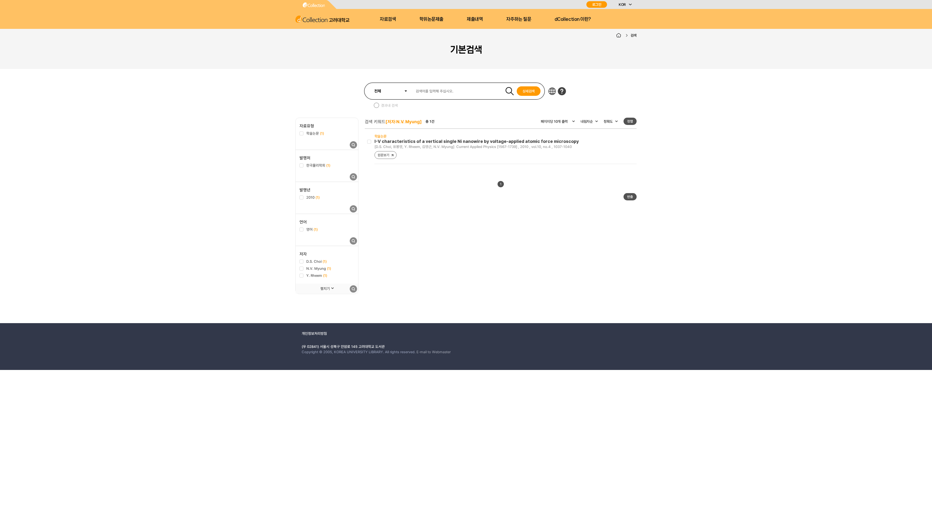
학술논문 (315, 133)
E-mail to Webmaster (433, 351)
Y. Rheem (316, 275)
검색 (634, 35)
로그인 (596, 4)
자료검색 (388, 19)
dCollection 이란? (573, 19)
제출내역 (475, 19)
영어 (312, 229)
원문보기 (383, 155)
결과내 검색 (389, 105)
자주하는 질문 (518, 19)
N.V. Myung (318, 268)
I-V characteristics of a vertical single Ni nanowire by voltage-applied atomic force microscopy (476, 141)
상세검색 (529, 91)
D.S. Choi (316, 261)
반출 (630, 196)
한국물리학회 (318, 165)
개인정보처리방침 (314, 333)
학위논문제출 (431, 19)
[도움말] (562, 91)
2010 (313, 197)
